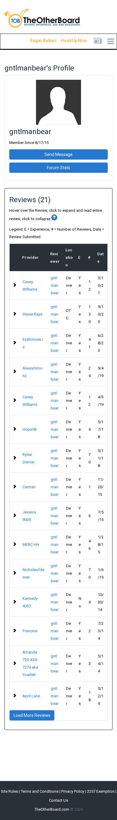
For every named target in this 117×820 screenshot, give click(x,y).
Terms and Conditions (39, 791)
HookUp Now (67, 40)
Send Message (58, 154)
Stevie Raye (32, 314)
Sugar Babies (36, 40)
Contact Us (58, 800)
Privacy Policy (72, 791)
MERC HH (30, 544)
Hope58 (29, 429)
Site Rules (9, 791)
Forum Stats (58, 167)
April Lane (31, 696)
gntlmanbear (54, 285)
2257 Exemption (101, 791)
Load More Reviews (32, 715)
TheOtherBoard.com (51, 809)
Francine (29, 631)
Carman (29, 487)
